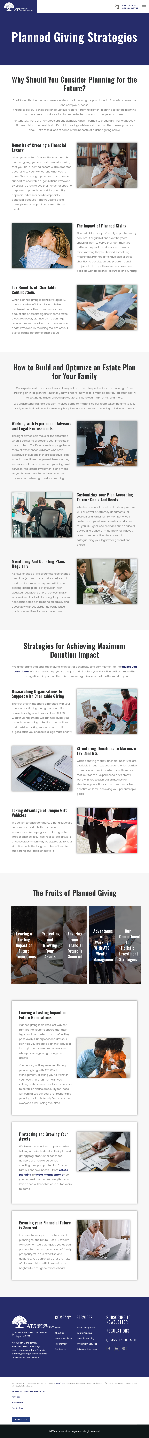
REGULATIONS (117, 1331)
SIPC (62, 1383)
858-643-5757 (130, 8)
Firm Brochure (17, 1408)
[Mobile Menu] (144, 7)
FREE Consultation (130, 5)
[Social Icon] (109, 1348)
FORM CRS (16, 1397)
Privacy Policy (17, 1402)
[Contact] (118, 6)
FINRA (58, 1383)
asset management (49, 1174)
